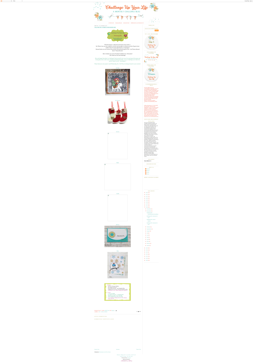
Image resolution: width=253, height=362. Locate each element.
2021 (147, 196)
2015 (147, 248)
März (148, 241)
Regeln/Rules (118, 22)
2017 (147, 205)
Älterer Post (138, 349)
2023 (147, 192)
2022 (147, 194)
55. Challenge (103, 311)
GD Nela (117, 68)
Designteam (126, 22)
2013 (147, 252)
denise (147, 174)
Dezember (149, 208)
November (149, 211)
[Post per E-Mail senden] (116, 310)
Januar (148, 245)
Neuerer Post (96, 349)
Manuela (148, 168)
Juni (147, 235)
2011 (147, 256)
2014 (147, 250)
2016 (147, 207)
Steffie (117, 193)
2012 (147, 254)
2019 (147, 200)
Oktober (148, 226)
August (148, 231)
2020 (147, 198)
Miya (118, 251)
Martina (117, 224)
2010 (147, 258)
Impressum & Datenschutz (137, 22)
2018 (147, 202)
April (148, 239)
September (149, 229)
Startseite (111, 22)
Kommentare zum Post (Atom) (105, 352)
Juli (147, 233)
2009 (147, 260)
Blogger (129, 357)
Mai (148, 237)
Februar (148, 243)
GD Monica (117, 100)
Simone (117, 131)
